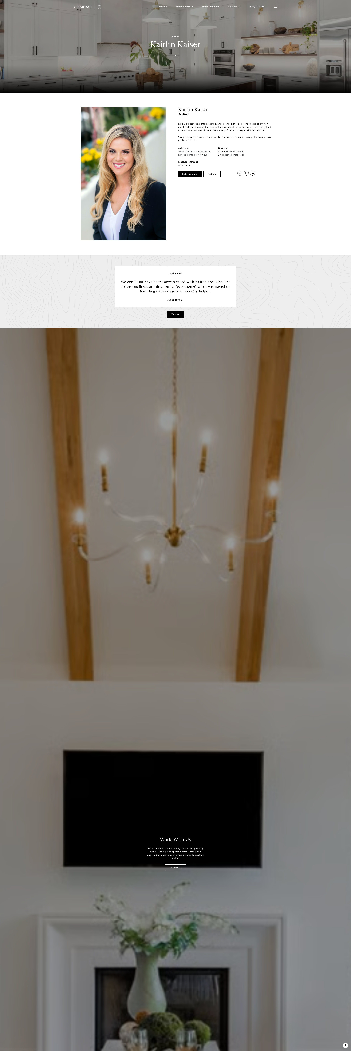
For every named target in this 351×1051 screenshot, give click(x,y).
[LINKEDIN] (252, 173)
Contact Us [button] (175, 867)
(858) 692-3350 (234, 151)
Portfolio (162, 6)
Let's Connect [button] (190, 174)
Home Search (183, 6)
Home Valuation (211, 6)
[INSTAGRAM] (246, 173)
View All (175, 314)
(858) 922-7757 (257, 6)
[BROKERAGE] (239, 173)
